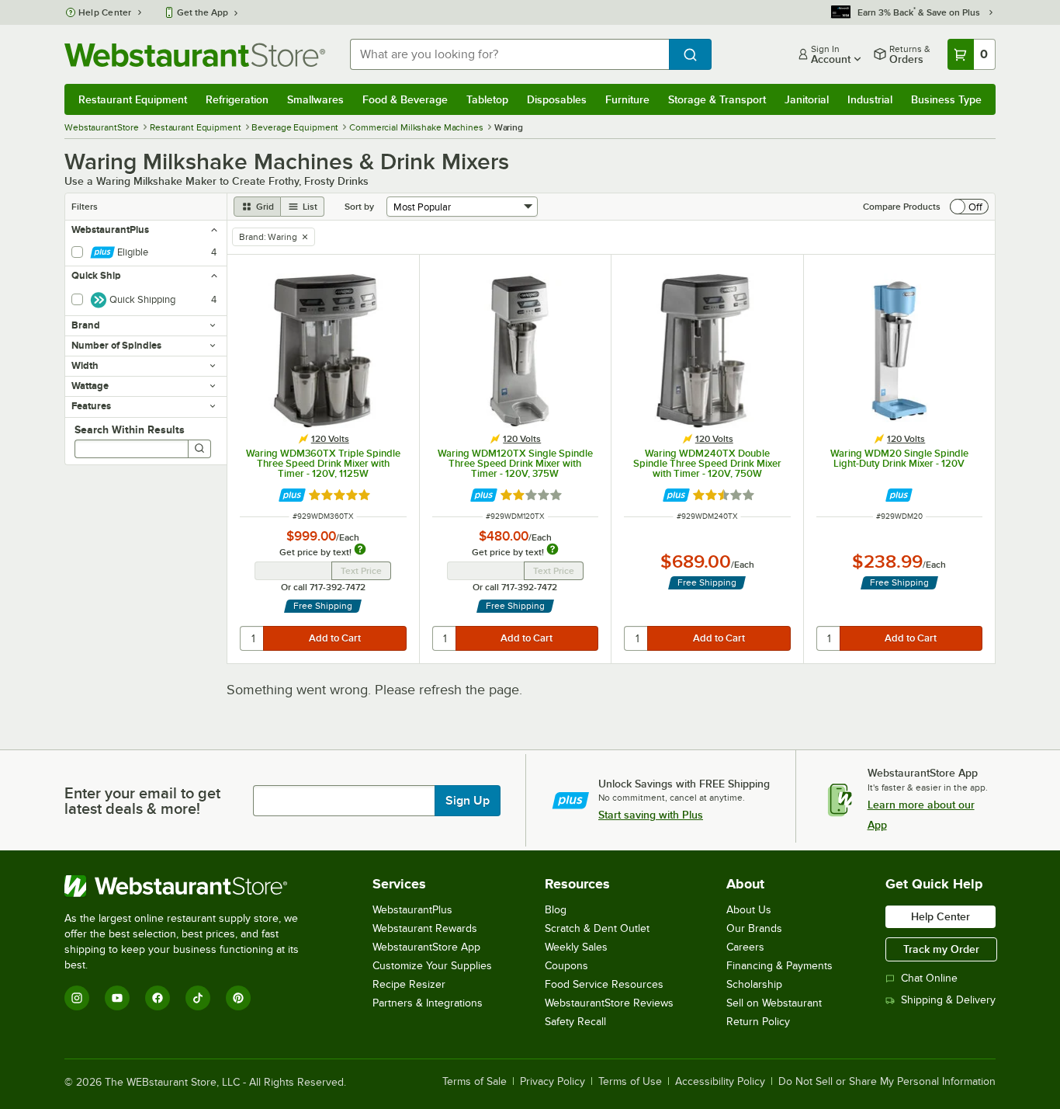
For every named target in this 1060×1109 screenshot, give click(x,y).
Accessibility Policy (720, 1081)
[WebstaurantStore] (192, 886)
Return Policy (758, 1021)
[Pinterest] (238, 998)
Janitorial (807, 99)
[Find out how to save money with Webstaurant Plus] (292, 495)
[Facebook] (157, 998)
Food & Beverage (405, 99)
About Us (748, 910)
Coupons (566, 966)
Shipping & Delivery (948, 1000)
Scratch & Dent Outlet (597, 928)
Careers (745, 947)
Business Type (946, 99)
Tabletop (487, 99)
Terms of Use (630, 1081)
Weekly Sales (576, 947)
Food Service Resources (604, 984)
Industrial (869, 99)
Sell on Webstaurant (774, 1003)
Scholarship (754, 984)
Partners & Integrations (427, 1003)
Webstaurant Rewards (424, 928)
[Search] (199, 449)
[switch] (969, 206)
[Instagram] (76, 998)
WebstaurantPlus (412, 910)
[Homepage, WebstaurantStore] (194, 55)
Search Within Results (129, 429)
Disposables (557, 99)
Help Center (105, 12)
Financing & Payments (779, 966)
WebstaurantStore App (426, 947)
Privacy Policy (552, 1081)
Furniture (627, 99)
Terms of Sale (474, 1081)
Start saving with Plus (650, 814)
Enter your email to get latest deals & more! (142, 800)
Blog (555, 910)
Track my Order (941, 949)
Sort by (359, 206)
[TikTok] (197, 998)
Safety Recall (575, 1021)
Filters (84, 206)
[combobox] (509, 54)
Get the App (202, 12)
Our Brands (754, 928)
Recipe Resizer (408, 984)
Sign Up (467, 801)
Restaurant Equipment (132, 99)
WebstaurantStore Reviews (609, 1003)
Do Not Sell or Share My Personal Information (887, 1081)
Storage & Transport (717, 99)
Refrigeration (237, 99)
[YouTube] (117, 998)
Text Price (361, 570)
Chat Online (929, 978)
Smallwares (315, 99)
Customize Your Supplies (432, 966)
